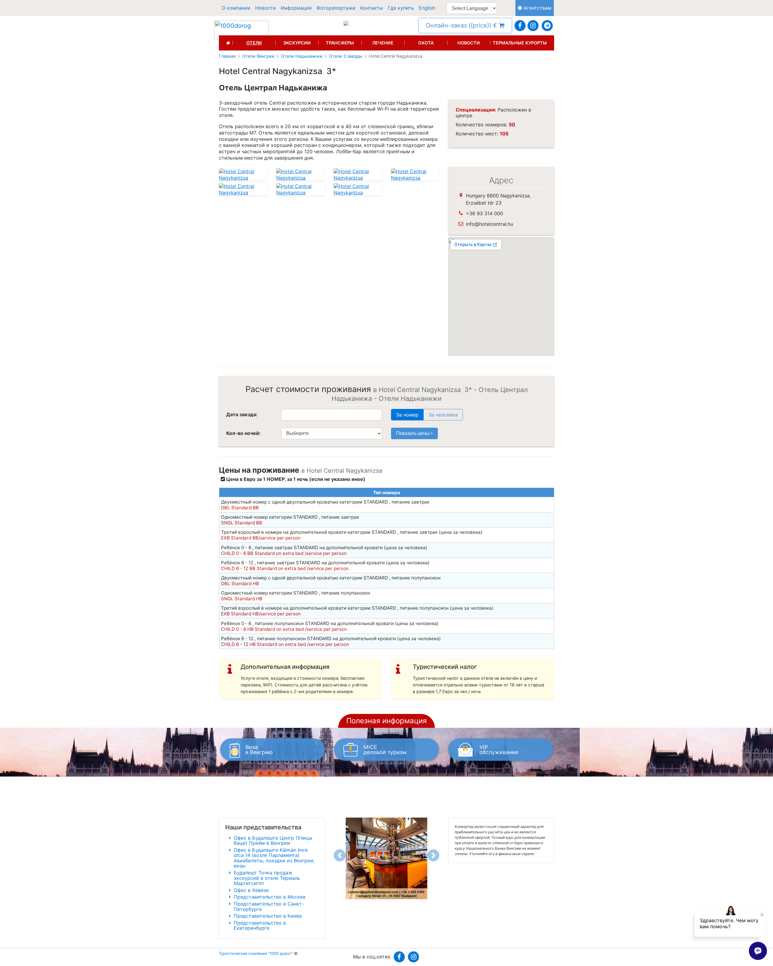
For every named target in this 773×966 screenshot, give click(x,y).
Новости (265, 8)
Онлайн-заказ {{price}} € (462, 25)
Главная (227, 56)
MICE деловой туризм (385, 750)
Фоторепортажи (335, 8)
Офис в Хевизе (251, 890)
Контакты (371, 8)
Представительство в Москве (270, 897)
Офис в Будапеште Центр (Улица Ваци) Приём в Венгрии (273, 840)
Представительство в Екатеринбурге (260, 925)
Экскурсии (297, 43)
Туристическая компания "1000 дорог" (256, 953)
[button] (340, 855)
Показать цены (413, 433)
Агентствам (536, 8)
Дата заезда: (242, 414)
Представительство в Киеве (268, 916)
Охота (426, 43)
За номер (407, 415)
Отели (254, 43)
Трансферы (340, 43)
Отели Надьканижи (301, 56)
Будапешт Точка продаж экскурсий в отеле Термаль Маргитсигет (267, 878)
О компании (236, 8)
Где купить (401, 8)
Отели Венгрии (258, 56)
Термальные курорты (520, 43)
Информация (296, 8)
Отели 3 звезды (345, 56)
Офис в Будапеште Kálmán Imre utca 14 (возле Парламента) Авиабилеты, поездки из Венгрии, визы (274, 858)
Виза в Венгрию (259, 750)
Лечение (382, 43)
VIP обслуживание (499, 750)
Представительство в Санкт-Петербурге (269, 906)
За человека (443, 415)
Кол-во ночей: (243, 433)
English (427, 8)
